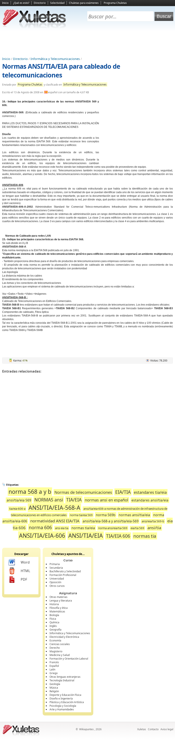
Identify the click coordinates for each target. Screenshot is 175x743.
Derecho (55, 648)
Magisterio (56, 651)
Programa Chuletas (115, 3)
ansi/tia (154, 527)
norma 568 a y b (30, 491)
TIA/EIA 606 (118, 536)
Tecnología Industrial (62, 680)
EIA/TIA (123, 492)
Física (53, 619)
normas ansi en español (106, 500)
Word (25, 562)
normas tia (144, 536)
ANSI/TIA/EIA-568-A (54, 507)
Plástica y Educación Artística (67, 702)
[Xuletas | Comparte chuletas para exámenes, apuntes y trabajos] (34, 27)
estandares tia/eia (150, 492)
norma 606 (40, 527)
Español (54, 666)
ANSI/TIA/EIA (85, 535)
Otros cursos (57, 586)
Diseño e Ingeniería (61, 698)
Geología (55, 684)
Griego (54, 673)
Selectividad (57, 3)
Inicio (5, 3)
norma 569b (105, 515)
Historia (54, 604)
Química (54, 622)
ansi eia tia (61, 528)
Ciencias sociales (60, 644)
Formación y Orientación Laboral (69, 658)
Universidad (57, 578)
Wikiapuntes (86, 729)
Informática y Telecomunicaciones (55, 59)
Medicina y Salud (60, 655)
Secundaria (56, 568)
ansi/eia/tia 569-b (153, 521)
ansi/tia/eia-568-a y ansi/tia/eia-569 (111, 521)
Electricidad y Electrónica (64, 637)
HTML (25, 570)
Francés (54, 662)
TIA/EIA (74, 500)
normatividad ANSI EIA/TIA (54, 520)
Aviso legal (166, 729)
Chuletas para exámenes (84, 3)
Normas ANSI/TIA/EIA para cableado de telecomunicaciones (61, 70)
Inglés (53, 626)
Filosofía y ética (59, 608)
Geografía (55, 629)
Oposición (55, 582)
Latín (52, 669)
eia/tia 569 (137, 528)
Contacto (153, 729)
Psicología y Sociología (63, 706)
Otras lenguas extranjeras (65, 677)
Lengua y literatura (61, 600)
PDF (24, 579)
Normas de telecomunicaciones (83, 492)
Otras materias (58, 597)
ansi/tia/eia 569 (19, 500)
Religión (54, 691)
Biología (54, 615)
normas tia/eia (83, 528)
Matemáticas (57, 611)
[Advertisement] (87, 43)
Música (54, 687)
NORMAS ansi (48, 500)
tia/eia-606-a (17, 509)
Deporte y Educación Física (65, 695)
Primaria (55, 564)
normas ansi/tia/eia (134, 515)
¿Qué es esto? (21, 3)
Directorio (40, 3)
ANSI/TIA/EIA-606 (42, 535)
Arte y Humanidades (62, 709)
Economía (55, 640)
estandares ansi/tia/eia (149, 500)
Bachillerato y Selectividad (65, 571)
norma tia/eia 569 (81, 515)
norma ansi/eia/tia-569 (112, 528)
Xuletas (141, 729)
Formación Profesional (63, 575)
